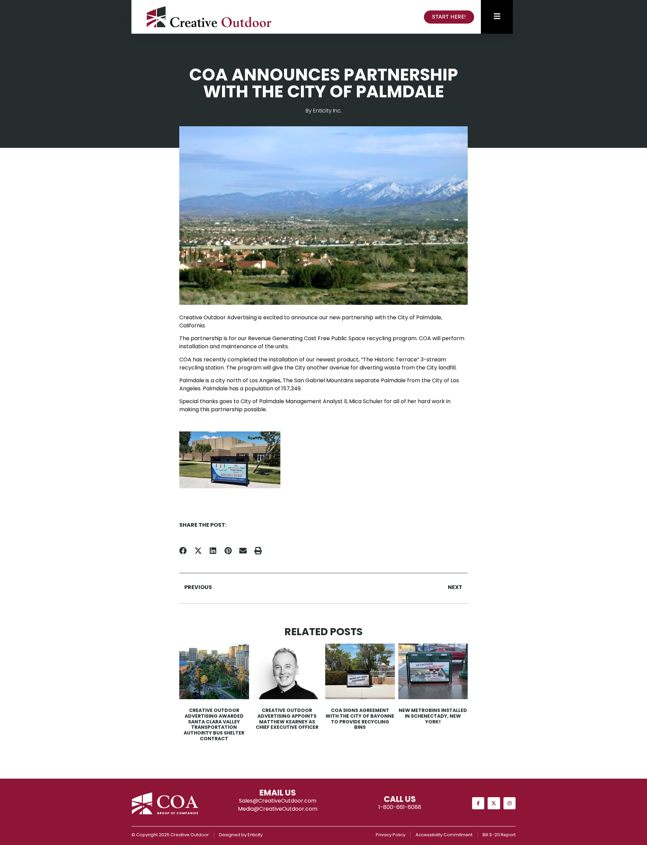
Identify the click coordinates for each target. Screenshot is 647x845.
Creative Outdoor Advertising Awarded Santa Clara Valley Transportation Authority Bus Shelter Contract (214, 724)
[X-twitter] (494, 803)
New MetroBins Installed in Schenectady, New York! (433, 716)
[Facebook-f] (478, 803)
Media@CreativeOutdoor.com (277, 809)
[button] (183, 551)
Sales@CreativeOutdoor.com (277, 801)
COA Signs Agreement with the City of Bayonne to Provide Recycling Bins (360, 718)
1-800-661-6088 (399, 807)
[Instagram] (509, 803)
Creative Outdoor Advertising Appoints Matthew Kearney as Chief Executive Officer (287, 718)
